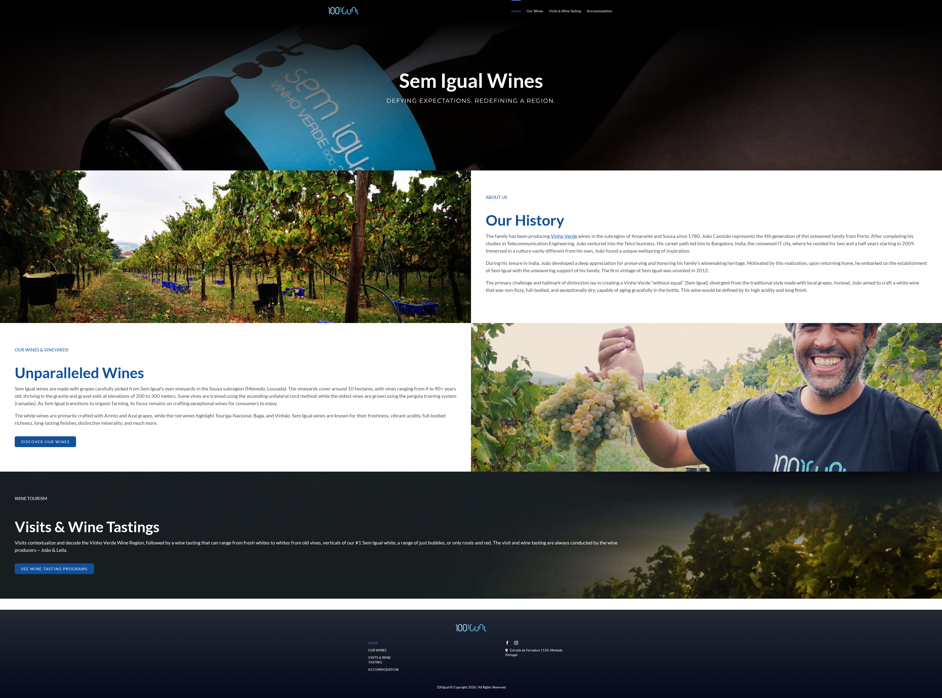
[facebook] (507, 643)
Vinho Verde (564, 236)
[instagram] (516, 643)
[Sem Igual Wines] (471, 621)
